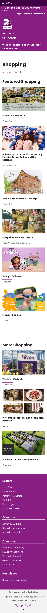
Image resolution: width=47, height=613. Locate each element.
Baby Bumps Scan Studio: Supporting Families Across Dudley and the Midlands (22, 157)
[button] (7, 3)
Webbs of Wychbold (12, 379)
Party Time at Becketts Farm (17, 237)
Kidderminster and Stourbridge (23, 44)
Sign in (28, 605)
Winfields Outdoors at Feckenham (20, 459)
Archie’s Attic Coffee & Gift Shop (19, 198)
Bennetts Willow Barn (13, 115)
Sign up (19, 605)
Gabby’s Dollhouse (12, 276)
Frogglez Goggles (11, 315)
